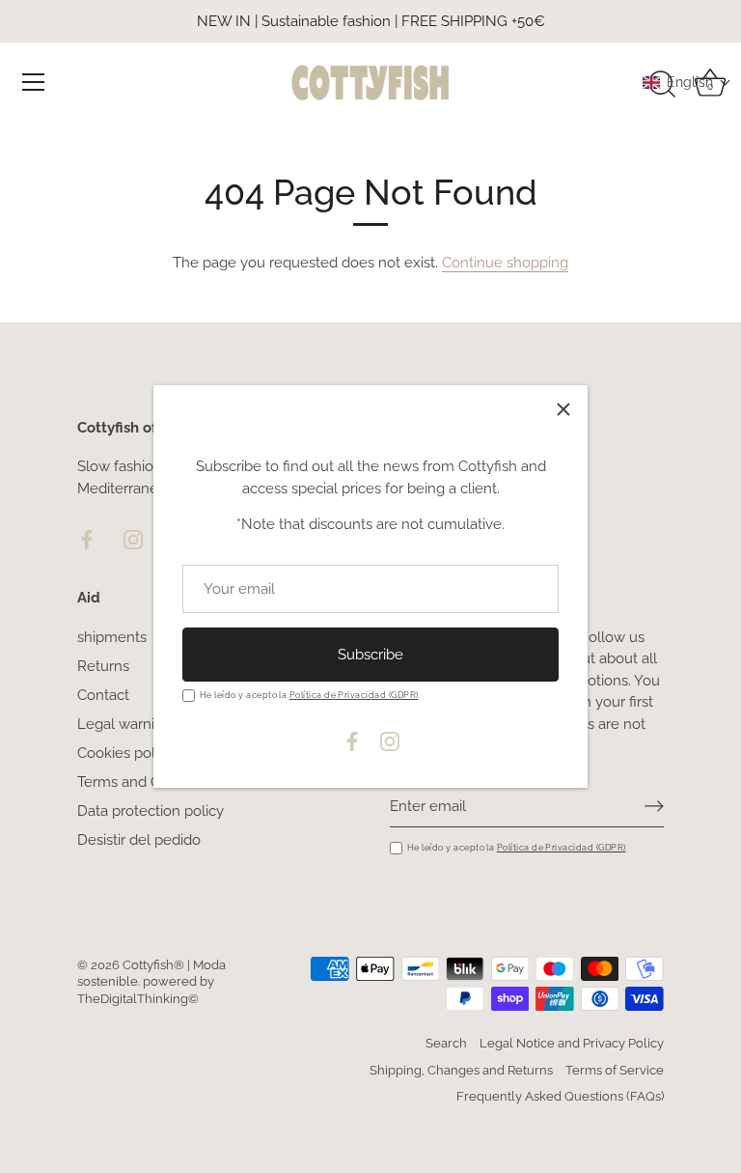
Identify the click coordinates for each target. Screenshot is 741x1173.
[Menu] (34, 82)
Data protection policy (150, 811)
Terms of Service (614, 1070)
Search (446, 1043)
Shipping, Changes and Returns (461, 1070)
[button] (687, 82)
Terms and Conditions (149, 782)
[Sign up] (654, 806)
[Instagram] (389, 740)
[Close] (563, 409)
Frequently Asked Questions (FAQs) (560, 1096)
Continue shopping (505, 262)
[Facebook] (352, 740)
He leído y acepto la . (310, 694)
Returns (103, 666)
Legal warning (124, 724)
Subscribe (370, 654)
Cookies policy (125, 753)
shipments (112, 637)
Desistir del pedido (139, 840)
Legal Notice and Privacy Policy (572, 1043)
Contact (103, 695)
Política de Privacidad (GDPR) (354, 694)
